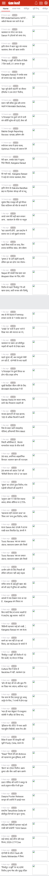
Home (5, 8)
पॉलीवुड (26, 8)
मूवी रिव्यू (36, 8)
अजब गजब (16, 8)
